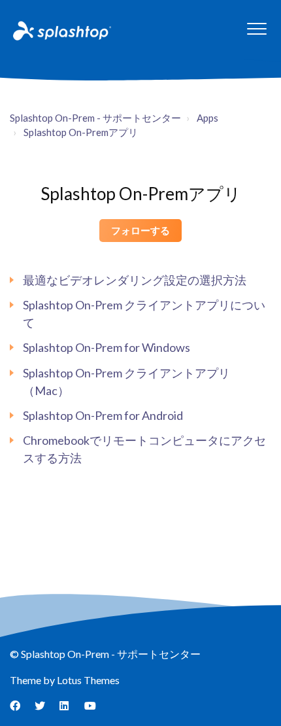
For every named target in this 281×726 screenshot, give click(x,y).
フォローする (140, 230)
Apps (207, 118)
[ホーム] (61, 30)
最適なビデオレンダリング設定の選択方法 (134, 280)
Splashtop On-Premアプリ (81, 132)
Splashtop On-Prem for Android (103, 415)
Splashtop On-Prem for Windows (106, 347)
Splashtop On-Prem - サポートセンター (95, 118)
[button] (256, 28)
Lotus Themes (88, 680)
